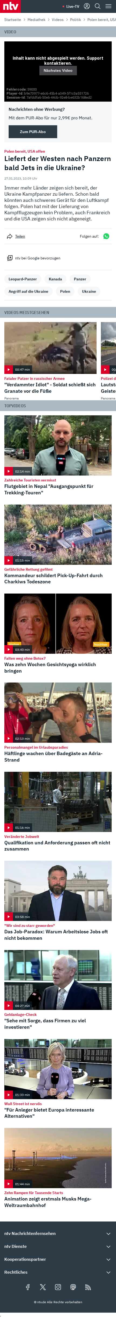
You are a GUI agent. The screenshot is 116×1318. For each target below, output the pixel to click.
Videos (58, 19)
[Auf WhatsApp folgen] (106, 236)
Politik (75, 19)
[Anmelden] (87, 6)
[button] (58, 1233)
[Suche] (97, 6)
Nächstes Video (58, 70)
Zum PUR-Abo (33, 132)
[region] (58, 71)
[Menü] (108, 6)
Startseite (12, 19)
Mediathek (36, 19)
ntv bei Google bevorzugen (37, 258)
